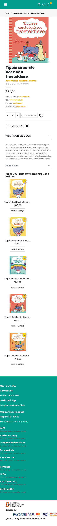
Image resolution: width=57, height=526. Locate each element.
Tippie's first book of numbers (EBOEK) (17, 355)
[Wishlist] (43, 4)
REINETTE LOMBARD (28, 81)
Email (27, 126)
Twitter (12, 126)
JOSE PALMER (12, 81)
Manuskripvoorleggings (12, 411)
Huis (7, 13)
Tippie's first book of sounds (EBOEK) (17, 202)
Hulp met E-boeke (9, 416)
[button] (49, 60)
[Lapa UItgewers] (13, 4)
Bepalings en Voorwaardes (14, 421)
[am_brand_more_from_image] (17, 189)
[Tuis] (9, 2)
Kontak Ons (6, 390)
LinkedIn (17, 126)
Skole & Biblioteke (9, 395)
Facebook (8, 126)
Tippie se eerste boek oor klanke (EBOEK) (17, 240)
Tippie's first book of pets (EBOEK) (17, 317)
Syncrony (11, 509)
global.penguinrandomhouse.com (25, 518)
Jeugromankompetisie (12, 405)
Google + (22, 126)
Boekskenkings (8, 400)
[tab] (28, 135)
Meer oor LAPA (8, 386)
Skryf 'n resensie (23, 84)
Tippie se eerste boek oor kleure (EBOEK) (17, 279)
